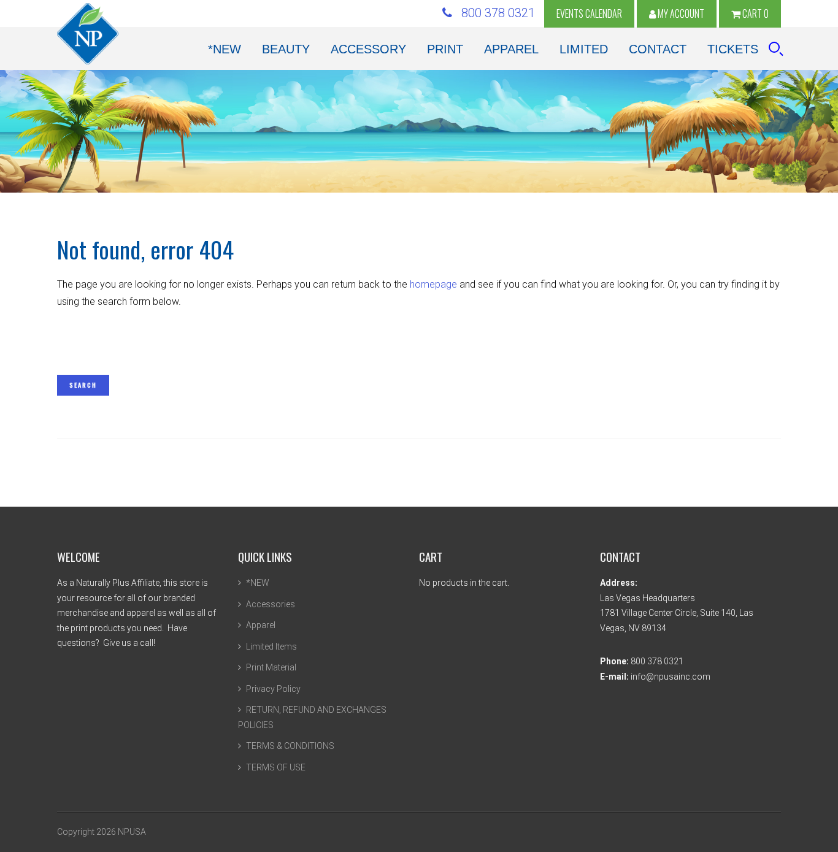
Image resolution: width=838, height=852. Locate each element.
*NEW (257, 583)
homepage (433, 284)
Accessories (270, 604)
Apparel (260, 625)
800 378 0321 (493, 13)
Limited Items (271, 646)
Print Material (271, 667)
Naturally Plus (87, 33)
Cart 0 (754, 13)
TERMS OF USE (276, 767)
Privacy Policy (273, 689)
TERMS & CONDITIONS (290, 746)
